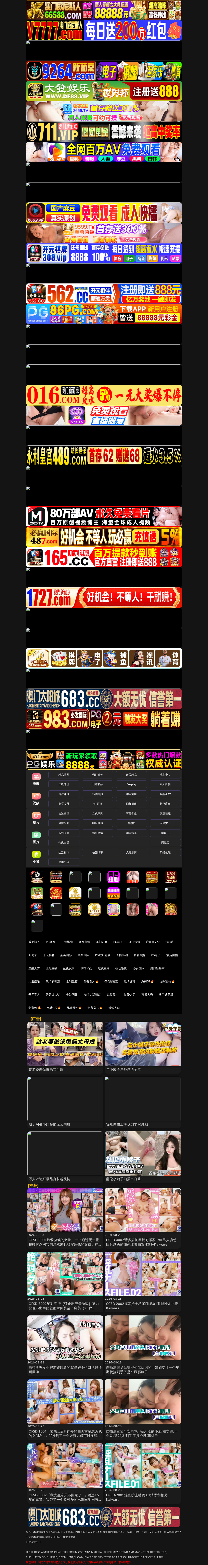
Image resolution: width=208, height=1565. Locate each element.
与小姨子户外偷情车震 (123, 1069)
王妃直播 (51, 968)
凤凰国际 (83, 955)
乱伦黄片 (69, 968)
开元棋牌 (67, 942)
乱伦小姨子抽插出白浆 (123, 1178)
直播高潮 (122, 955)
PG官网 (50, 942)
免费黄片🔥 (95, 1008)
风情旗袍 (63, 823)
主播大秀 (34, 968)
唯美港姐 (131, 794)
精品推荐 (63, 774)
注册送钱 (134, 942)
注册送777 (153, 942)
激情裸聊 (129, 981)
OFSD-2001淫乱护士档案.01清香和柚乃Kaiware (137, 1497)
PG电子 (118, 942)
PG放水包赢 (102, 955)
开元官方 (34, 994)
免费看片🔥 (91, 981)
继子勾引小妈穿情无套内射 (49, 1124)
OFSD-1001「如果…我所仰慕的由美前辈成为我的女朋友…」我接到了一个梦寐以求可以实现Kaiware (65, 1435)
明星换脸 (97, 823)
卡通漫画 (63, 833)
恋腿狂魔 (165, 813)
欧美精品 (131, 774)
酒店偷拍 (172, 955)
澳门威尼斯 (166, 994)
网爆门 (165, 833)
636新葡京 (111, 981)
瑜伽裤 (131, 823)
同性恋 (165, 842)
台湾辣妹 (63, 794)
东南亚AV (165, 794)
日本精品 (97, 784)
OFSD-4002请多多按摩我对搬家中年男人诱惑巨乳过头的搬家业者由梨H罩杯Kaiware (141, 1242)
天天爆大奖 (53, 994)
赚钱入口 (114, 1008)
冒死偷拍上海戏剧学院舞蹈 (127, 1124)
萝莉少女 (165, 774)
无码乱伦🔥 (167, 981)
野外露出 (165, 803)
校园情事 (97, 852)
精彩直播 (139, 955)
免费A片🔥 (54, 1008)
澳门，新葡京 (92, 994)
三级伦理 (63, 784)
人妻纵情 (131, 852)
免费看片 (112, 994)
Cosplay (131, 784)
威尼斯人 (34, 942)
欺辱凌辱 (63, 803)
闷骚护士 (165, 823)
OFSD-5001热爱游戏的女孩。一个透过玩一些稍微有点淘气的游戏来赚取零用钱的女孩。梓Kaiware (64, 1244)
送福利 (170, 942)
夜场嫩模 (121, 968)
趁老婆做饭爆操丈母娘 (46, 1069)
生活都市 (63, 852)
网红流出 (131, 803)
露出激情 (97, 833)
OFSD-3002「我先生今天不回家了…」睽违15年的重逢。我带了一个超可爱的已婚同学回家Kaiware (64, 1499)
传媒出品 (63, 842)
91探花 (97, 803)
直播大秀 (147, 994)
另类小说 (63, 862)
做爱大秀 (129, 994)
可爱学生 (131, 813)
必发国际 (138, 968)
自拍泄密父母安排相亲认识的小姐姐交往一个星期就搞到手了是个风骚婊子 (142, 1369)
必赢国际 (66, 955)
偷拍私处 (86, 968)
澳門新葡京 (53, 981)
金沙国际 (72, 994)
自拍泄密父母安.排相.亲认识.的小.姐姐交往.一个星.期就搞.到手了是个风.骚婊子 (142, 1433)
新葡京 (32, 955)
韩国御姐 (97, 794)
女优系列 (97, 813)
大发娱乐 (34, 981)
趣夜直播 (103, 968)
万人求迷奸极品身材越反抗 (49, 1178)
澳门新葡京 (157, 968)
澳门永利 (101, 942)
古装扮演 (63, 813)
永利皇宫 (72, 981)
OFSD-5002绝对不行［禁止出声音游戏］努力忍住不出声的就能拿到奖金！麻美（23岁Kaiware (64, 1308)
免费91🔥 (34, 1008)
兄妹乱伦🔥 (74, 1008)
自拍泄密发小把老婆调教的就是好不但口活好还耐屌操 (65, 1369)
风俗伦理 (165, 852)
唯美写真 (131, 833)
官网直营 (84, 942)
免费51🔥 (147, 981)
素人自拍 (165, 784)
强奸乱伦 (97, 774)
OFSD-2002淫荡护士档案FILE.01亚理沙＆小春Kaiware (142, 1305)
